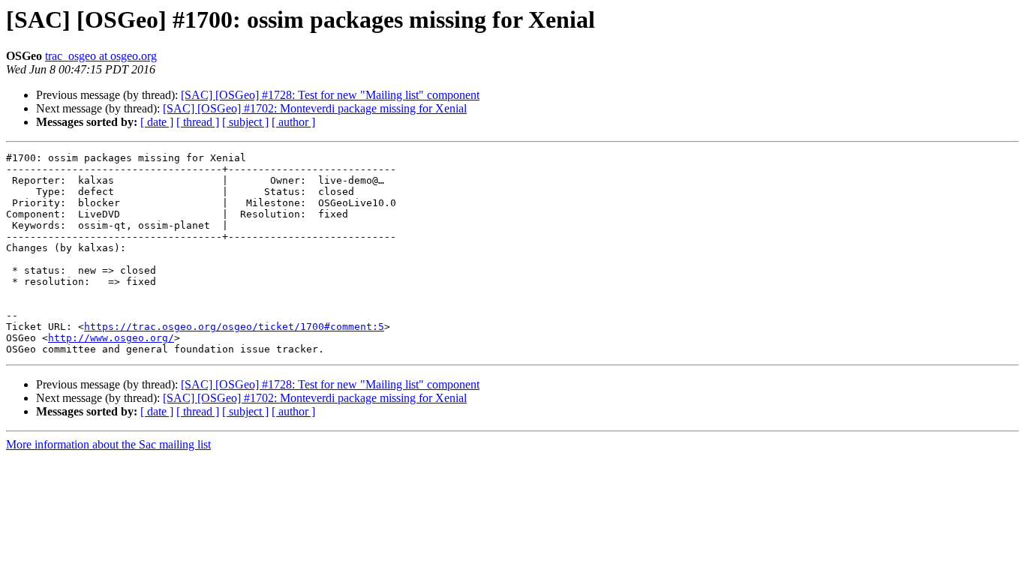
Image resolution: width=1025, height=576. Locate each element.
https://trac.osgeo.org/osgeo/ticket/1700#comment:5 (234, 326)
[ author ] (293, 122)
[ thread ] (197, 122)
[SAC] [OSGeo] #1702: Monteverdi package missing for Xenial (315, 108)
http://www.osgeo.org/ (111, 338)
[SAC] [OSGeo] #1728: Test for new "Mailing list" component (330, 94)
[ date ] (156, 122)
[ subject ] (245, 122)
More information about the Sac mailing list (108, 444)
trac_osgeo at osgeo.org (101, 56)
